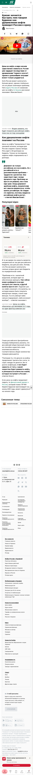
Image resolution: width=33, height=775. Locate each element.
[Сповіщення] (31, 2)
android (7, 720)
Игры (19, 528)
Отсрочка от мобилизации (12, 592)
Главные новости (10, 541)
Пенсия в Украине (10, 617)
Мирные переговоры (11, 565)
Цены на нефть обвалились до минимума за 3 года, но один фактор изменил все (16, 306)
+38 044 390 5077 (22, 471)
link (18, 477)
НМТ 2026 (7, 649)
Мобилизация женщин (11, 588)
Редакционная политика (6, 503)
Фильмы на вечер (10, 629)
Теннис (7, 679)
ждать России (11, 88)
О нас (3, 496)
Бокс (6, 675)
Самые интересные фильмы (13, 625)
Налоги (7, 614)
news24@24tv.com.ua (8, 471)
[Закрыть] (29, 758)
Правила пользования (8, 515)
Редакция (4, 499)
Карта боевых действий (12, 563)
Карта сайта (21, 525)
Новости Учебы (10, 640)
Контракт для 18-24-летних (13, 590)
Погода (7, 553)
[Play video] (17, 45)
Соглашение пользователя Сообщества (21, 501)
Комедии (7, 632)
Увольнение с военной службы (14, 583)
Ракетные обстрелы (10, 561)
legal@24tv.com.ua (23, 751)
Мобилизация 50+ (10, 585)
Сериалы (7, 634)
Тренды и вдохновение (11, 666)
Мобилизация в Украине (13, 581)
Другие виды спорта (11, 684)
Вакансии (20, 515)
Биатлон (7, 682)
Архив (19, 522)
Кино (6, 623)
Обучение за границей (11, 654)
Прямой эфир (9, 546)
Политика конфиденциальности (8, 518)
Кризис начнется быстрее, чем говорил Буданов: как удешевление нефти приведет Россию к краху (26, 7)
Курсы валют (8, 607)
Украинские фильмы (11, 627)
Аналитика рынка (10, 662)
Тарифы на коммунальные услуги (15, 612)
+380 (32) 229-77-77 (12, 749)
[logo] (11, 2)
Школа (7, 646)
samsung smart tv (19, 725)
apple (19, 720)
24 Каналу (17, 90)
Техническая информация (21, 509)
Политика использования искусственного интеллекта (6, 523)
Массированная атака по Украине (15, 570)
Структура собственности (22, 519)
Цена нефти (8, 605)
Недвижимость (10, 660)
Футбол (7, 677)
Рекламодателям (6, 512)
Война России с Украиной (13, 559)
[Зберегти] (28, 33)
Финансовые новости (11, 610)
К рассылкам (11, 709)
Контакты (20, 512)
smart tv (7, 725)
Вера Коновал (10, 28)
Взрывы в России (10, 573)
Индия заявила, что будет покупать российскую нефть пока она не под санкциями (15, 131)
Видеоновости (9, 548)
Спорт (7, 672)
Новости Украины (10, 543)
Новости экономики (15, 7)
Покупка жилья (9, 664)
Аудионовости (9, 550)
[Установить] (16, 762)
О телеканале (6, 506)
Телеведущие (5, 509)
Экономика (5, 7)
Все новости (9, 539)
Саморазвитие (9, 651)
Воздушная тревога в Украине (14, 568)
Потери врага (9, 575)
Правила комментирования (23, 505)
